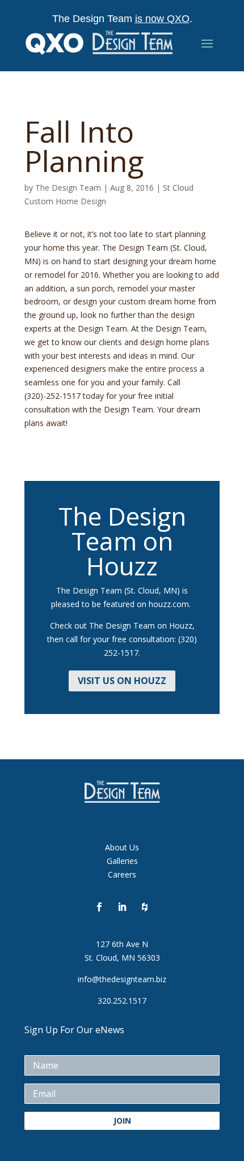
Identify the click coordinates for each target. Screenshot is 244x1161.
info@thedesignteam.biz (122, 979)
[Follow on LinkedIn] (122, 907)
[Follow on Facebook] (99, 907)
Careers (122, 874)
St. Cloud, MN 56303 (122, 957)
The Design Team (68, 187)
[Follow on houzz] (145, 907)
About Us (122, 847)
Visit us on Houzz (122, 680)
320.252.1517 (122, 1000)
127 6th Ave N (122, 944)
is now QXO (162, 18)
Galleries (122, 860)
